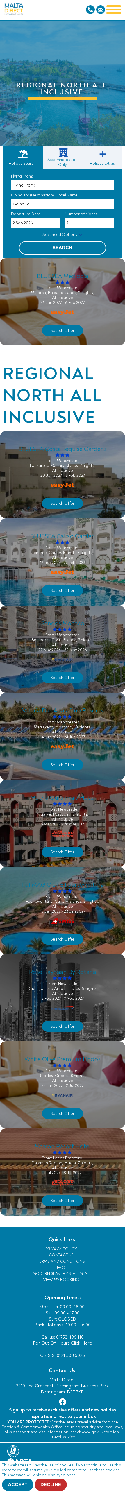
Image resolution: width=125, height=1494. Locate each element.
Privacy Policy (61, 1248)
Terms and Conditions (61, 1261)
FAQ (61, 1267)
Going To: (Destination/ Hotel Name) (45, 195)
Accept (18, 1484)
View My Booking (61, 1279)
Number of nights (81, 214)
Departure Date (26, 214)
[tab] (23, 157)
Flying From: (22, 176)
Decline (50, 1484)
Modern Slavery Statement (61, 1273)
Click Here (81, 1343)
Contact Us (61, 1255)
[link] (63, 157)
